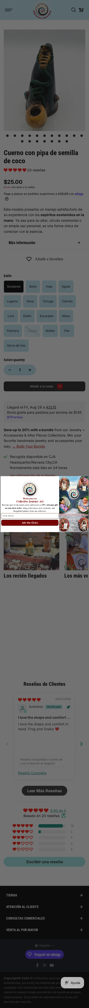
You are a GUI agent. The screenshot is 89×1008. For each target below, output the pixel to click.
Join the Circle (30, 523)
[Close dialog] (85, 479)
